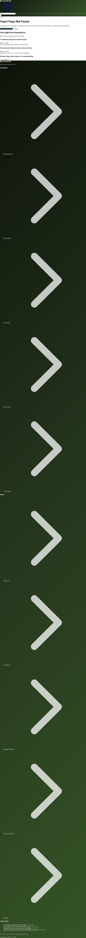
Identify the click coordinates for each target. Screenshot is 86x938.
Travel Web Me (5, 1)
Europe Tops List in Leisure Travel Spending (16, 56)
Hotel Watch (7, 5)
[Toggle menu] (0, 15)
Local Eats (6, 10)
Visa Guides (7, 9)
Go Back (15, 29)
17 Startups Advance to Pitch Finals (13, 39)
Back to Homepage (6, 29)
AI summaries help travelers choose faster (16, 48)
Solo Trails (6, 7)
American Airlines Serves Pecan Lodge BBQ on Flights (20, 930)
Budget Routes (8, 4)
